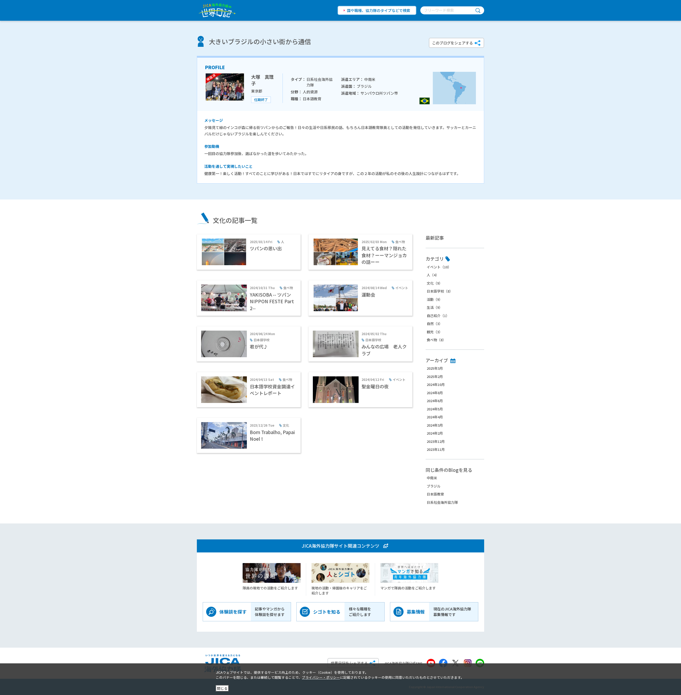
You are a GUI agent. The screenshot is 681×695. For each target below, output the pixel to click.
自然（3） (434, 323)
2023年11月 (436, 449)
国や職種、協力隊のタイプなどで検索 (378, 10)
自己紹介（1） (438, 315)
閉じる (222, 688)
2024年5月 (435, 408)
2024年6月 (435, 400)
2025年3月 (435, 368)
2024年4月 (435, 416)
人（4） (433, 274)
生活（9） (434, 307)
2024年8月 (435, 392)
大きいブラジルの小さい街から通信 (260, 41)
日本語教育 (435, 494)
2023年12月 (436, 441)
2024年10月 (436, 384)
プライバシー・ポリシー (321, 677)
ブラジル (434, 486)
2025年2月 (435, 376)
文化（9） (434, 283)
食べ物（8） (436, 339)
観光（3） (434, 331)
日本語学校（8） (440, 291)
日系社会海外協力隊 (442, 502)
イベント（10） (439, 266)
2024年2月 (435, 433)
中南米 (432, 477)
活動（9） (434, 299)
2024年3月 (435, 425)
